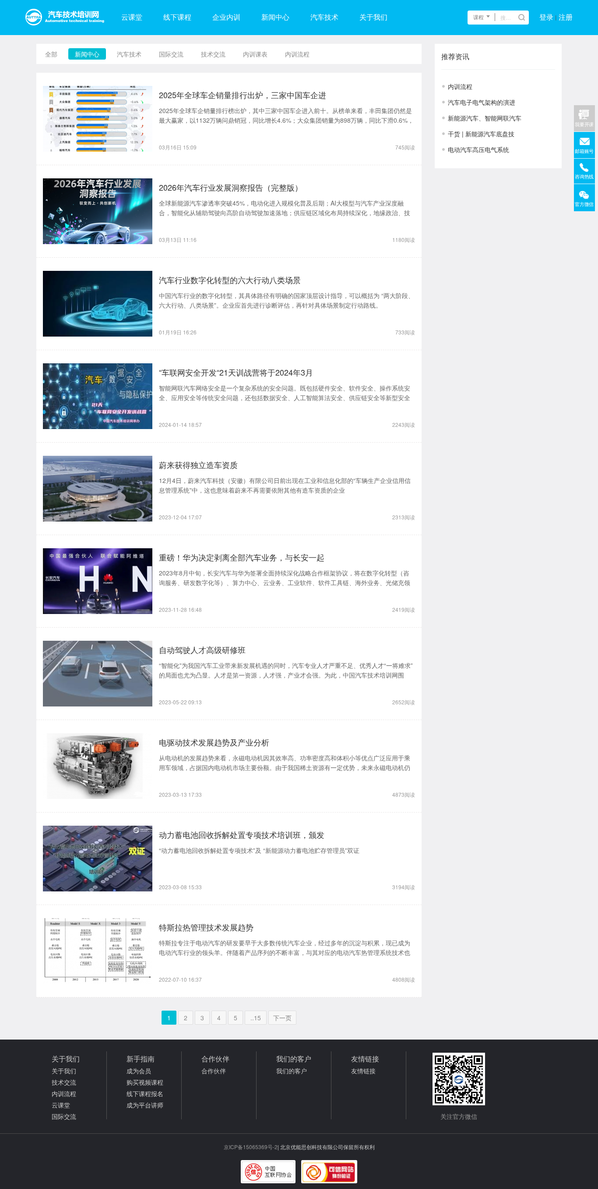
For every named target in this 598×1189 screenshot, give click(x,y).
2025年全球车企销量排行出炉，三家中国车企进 (242, 94)
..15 (255, 1017)
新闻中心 (275, 17)
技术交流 (213, 54)
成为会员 (139, 1070)
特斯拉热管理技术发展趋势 (206, 927)
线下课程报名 (145, 1093)
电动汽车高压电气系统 (478, 149)
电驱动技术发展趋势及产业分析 (214, 742)
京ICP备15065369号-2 (251, 1146)
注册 (566, 17)
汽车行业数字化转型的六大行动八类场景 (230, 279)
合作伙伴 (213, 1070)
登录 (546, 17)
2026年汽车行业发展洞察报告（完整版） (231, 187)
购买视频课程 (145, 1082)
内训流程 (297, 54)
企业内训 (226, 17)
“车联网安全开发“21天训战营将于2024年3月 (236, 372)
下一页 (282, 1017)
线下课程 (177, 17)
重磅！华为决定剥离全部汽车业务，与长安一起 (241, 557)
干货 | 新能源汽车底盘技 (481, 133)
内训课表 (255, 54)
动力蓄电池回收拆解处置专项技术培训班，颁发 (241, 834)
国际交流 (171, 54)
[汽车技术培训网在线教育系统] (64, 18)
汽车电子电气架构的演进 (481, 102)
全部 (51, 54)
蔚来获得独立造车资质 (198, 464)
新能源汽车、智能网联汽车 (484, 118)
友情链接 (363, 1070)
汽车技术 (324, 17)
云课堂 (131, 17)
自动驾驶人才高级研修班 (202, 649)
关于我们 (373, 17)
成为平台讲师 (145, 1104)
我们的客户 (291, 1070)
